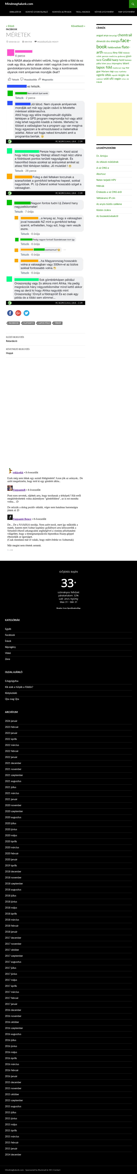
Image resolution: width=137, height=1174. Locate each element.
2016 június (11, 1046)
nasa (116, 72)
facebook (14, 323)
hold (121, 60)
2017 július (10, 968)
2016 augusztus (13, 1034)
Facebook (11, 29)
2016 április (11, 1058)
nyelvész (122, 72)
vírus (124, 79)
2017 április (11, 986)
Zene (7, 659)
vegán (117, 78)
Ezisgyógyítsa (11, 681)
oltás (108, 75)
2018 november (13, 878)
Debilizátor (15, 12)
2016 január (11, 1076)
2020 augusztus (13, 817)
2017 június (11, 974)
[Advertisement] (114, 119)
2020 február (12, 853)
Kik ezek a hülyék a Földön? (19, 687)
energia (115, 41)
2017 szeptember (14, 956)
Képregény (10, 647)
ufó (111, 78)
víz (127, 79)
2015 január (11, 1149)
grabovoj (121, 56)
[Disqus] (45, 412)
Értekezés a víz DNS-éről (109, 192)
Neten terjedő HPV (106, 180)
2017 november (13, 944)
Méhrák (100, 186)
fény (115, 53)
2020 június (11, 829)
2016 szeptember (14, 1028)
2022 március (12, 745)
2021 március (12, 793)
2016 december (13, 1010)
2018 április (11, 914)
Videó (8, 653)
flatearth (28, 323)
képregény (117, 64)
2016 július (10, 1040)
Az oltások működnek (107, 162)
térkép (57, 323)
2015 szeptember (14, 1100)
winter (28, 42)
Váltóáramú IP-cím (105, 198)
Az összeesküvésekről (107, 216)
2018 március (12, 920)
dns (108, 41)
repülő (114, 75)
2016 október (12, 1022)
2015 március (12, 1137)
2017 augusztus (13, 962)
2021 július (10, 787)
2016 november (13, 1016)
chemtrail (125, 35)
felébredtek (114, 47)
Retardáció (15, 339)
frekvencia (108, 53)
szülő (106, 79)
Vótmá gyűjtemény (104, 12)
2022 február (12, 751)
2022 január (11, 757)
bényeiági (113, 36)
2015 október (12, 1094)
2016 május (11, 1052)
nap (112, 71)
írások (99, 82)
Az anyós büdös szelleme (109, 204)
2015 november (13, 1088)
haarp (115, 60)
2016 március (12, 1064)
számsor (99, 79)
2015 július (10, 1112)
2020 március (12, 847)
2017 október (12, 950)
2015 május (11, 1124)
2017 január (11, 1004)
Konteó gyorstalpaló (37, 12)
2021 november (13, 769)
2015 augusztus (13, 1106)
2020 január (11, 860)
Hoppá (18, 351)
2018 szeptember (14, 884)
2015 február (12, 1143)
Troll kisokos (83, 12)
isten (104, 64)
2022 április (11, 739)
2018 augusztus (13, 890)
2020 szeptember (14, 811)
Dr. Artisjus (102, 156)
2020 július (10, 823)
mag (123, 68)
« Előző (10, 26)
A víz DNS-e (102, 168)
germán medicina (109, 56)
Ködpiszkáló (11, 693)
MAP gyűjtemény (126, 12)
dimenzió (101, 41)
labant (126, 63)
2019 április (11, 866)
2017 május (11, 980)
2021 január (11, 799)
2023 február (12, 727)
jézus (109, 64)
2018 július (10, 896)
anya (106, 35)
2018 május (11, 908)
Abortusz (101, 174)
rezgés (121, 75)
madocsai (117, 68)
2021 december (13, 763)
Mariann (105, 71)
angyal (99, 35)
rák (127, 75)
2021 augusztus (13, 781)
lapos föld (44, 323)
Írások (8, 641)
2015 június (11, 1118)
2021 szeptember (14, 775)
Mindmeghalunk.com (19, 4)
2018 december (13, 872)
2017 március (12, 992)
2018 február (12, 926)
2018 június (11, 902)
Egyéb (8, 629)
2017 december (13, 938)
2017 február (12, 998)
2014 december (13, 1155)
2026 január (11, 721)
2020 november (13, 805)
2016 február (12, 1070)
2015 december (13, 1082)
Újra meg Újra (12, 699)
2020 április (11, 841)
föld (120, 53)
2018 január (11, 932)
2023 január (11, 733)
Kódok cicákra (103, 210)
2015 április (11, 1131)
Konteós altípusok (61, 12)
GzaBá (106, 60)
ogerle (100, 75)
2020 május (11, 835)
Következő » (78, 26)
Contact (56, 1170)
